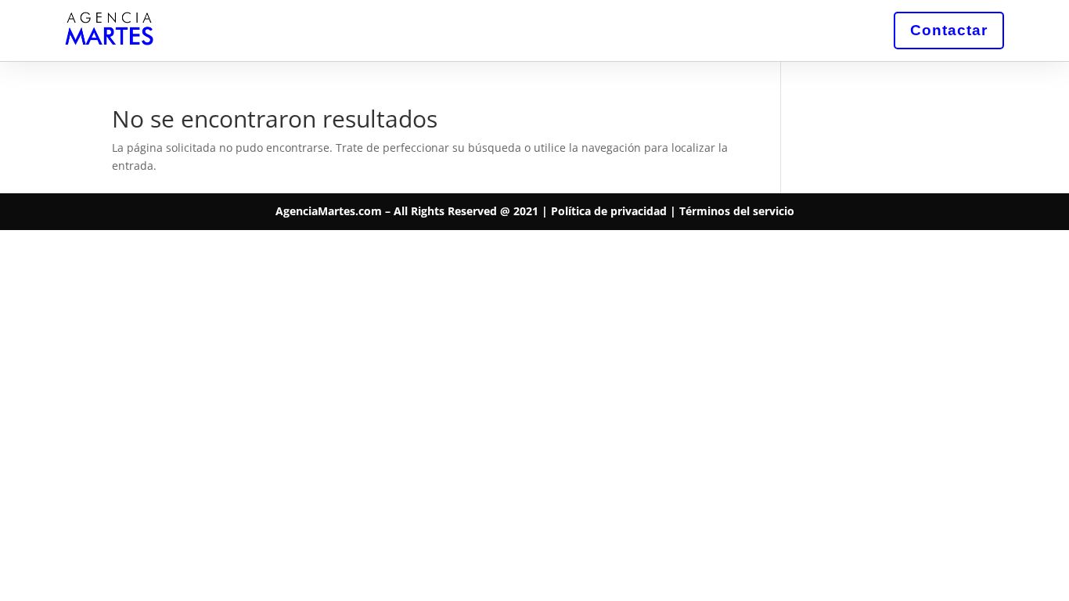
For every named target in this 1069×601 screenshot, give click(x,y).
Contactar (949, 30)
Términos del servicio (736, 210)
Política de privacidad (609, 210)
